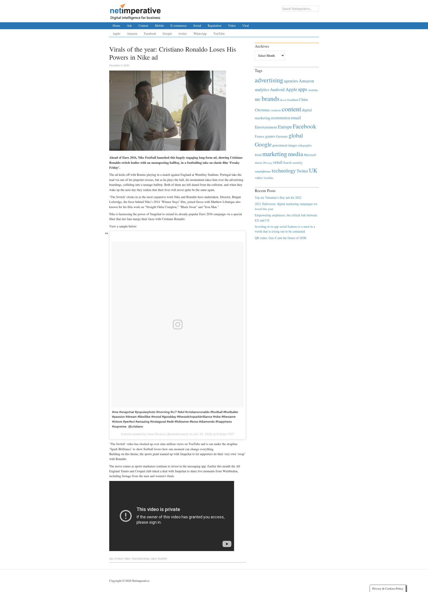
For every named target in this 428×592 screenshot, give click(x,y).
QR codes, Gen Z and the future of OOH (280, 238)
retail (277, 162)
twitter (183, 33)
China (303, 99)
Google (167, 33)
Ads (129, 25)
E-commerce (179, 25)
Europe (285, 127)
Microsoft (310, 155)
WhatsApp (200, 33)
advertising (143, 558)
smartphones (263, 171)
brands (270, 98)
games (270, 136)
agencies (291, 80)
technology (284, 170)
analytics (262, 89)
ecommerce (280, 117)
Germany (282, 136)
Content (143, 25)
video (153, 558)
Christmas (262, 109)
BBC (258, 99)
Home (116, 25)
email (296, 118)
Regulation (214, 25)
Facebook (150, 33)
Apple (116, 33)
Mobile (159, 25)
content (291, 108)
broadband (292, 99)
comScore (276, 110)
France (259, 136)
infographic (305, 145)
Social (197, 25)
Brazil (283, 99)
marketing (274, 154)
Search (287, 162)
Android (277, 89)
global (296, 135)
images (292, 145)
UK (313, 170)
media (295, 154)
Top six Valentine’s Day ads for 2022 (278, 197)
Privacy (267, 163)
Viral (245, 25)
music (258, 162)
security (297, 162)
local (258, 154)
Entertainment (266, 127)
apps (302, 89)
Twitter (302, 171)
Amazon (132, 33)
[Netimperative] (135, 10)
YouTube (219, 33)
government (279, 145)
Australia (313, 90)
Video (232, 25)
